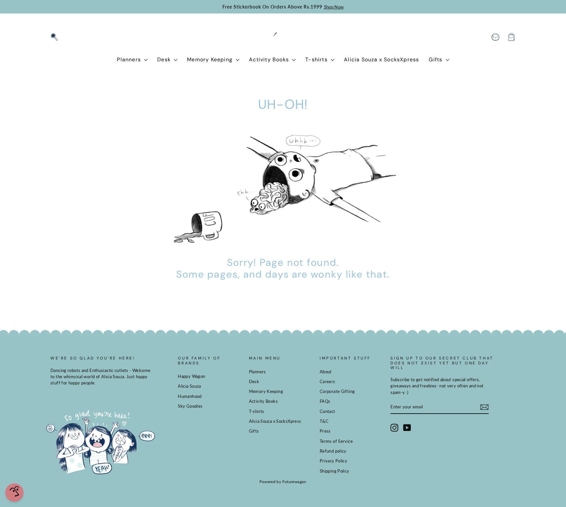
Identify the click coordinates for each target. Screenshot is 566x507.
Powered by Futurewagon (282, 481)
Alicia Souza (189, 386)
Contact (327, 411)
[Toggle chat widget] (14, 492)
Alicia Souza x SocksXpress (381, 59)
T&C (324, 421)
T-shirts (317, 59)
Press (325, 431)
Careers (327, 381)
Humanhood (189, 396)
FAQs (325, 401)
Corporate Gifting (337, 391)
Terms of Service (336, 441)
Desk (164, 59)
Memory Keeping (210, 59)
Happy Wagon (191, 376)
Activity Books (270, 59)
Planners (129, 59)
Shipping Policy (334, 471)
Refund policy (333, 451)
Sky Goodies (190, 406)
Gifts (436, 59)
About (326, 371)
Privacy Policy (333, 460)
